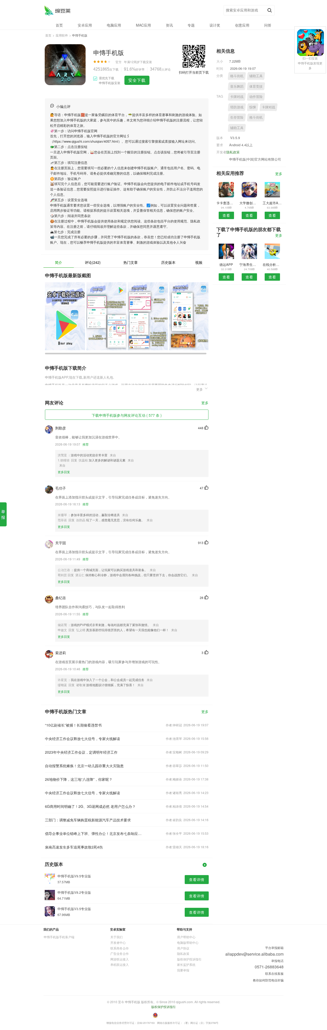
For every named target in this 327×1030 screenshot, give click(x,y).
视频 (198, 262)
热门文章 (130, 262)
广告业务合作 (119, 953)
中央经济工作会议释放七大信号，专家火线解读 (82, 738)
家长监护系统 (186, 964)
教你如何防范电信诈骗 (268, 980)
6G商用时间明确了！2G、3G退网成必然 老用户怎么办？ (90, 806)
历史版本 (168, 262)
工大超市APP (272, 202)
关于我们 (116, 937)
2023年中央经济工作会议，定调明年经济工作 (81, 752)
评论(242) (93, 262)
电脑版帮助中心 (187, 942)
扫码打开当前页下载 (194, 72)
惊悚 (252, 107)
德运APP (226, 264)
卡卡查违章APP (226, 202)
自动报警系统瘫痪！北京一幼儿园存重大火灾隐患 (84, 765)
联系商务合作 (119, 948)
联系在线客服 (274, 973)
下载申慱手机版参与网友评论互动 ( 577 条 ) (127, 415)
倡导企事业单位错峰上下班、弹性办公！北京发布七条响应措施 (94, 833)
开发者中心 (118, 942)
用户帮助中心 (186, 937)
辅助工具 (256, 75)
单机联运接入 (119, 964)
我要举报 (183, 970)
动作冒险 (256, 96)
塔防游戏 (236, 107)
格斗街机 (236, 75)
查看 (226, 215)
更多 (204, 403)
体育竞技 (256, 86)
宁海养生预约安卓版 (249, 264)
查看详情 (196, 879)
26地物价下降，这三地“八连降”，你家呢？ (78, 779)
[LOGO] (57, 10)
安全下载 (137, 80)
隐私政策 (233, 152)
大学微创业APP (249, 202)
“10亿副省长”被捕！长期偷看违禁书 (73, 725)
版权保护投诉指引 (189, 959)
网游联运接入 (119, 959)
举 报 (3, 514)
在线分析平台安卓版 (272, 264)
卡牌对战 (236, 96)
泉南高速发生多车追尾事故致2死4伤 (74, 847)
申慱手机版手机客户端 (59, 937)
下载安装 (146, 62)
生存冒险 (236, 117)
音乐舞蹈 (236, 86)
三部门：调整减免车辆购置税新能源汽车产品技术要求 (88, 819)
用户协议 (183, 948)
